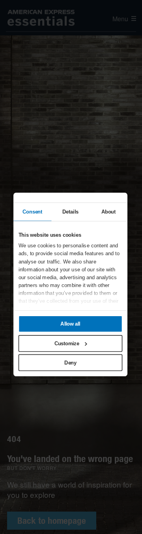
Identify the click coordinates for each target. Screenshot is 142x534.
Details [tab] (70, 211)
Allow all (70, 324)
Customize (66, 343)
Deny (71, 362)
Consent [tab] (32, 211)
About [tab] (108, 211)
